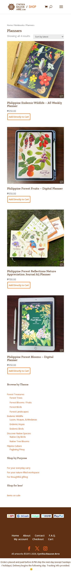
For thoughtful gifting (17, 476)
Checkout (38, 539)
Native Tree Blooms (19, 441)
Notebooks (19, 25)
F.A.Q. (52, 535)
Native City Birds (18, 436)
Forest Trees (16, 397)
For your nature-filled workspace (23, 472)
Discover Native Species (19, 433)
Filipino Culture (14, 446)
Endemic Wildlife (15, 416)
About (27, 535)
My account (21, 539)
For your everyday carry (18, 468)
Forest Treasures (15, 394)
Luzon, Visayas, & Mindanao (23, 419)
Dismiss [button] (37, 569)
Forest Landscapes (19, 411)
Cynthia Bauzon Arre (48, 553)
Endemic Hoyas (17, 424)
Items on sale (13, 495)
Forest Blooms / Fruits (21, 402)
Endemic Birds (17, 428)
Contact (40, 535)
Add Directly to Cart (19, 116)
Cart (50, 539)
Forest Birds (16, 407)
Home (10, 25)
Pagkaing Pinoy (17, 449)
